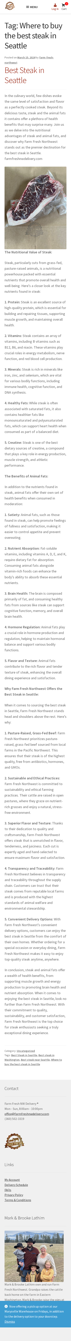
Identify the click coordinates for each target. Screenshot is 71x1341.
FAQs (8, 1190)
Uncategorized (26, 1051)
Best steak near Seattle (35, 1059)
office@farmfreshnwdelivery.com (27, 1114)
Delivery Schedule (16, 1185)
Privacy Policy (14, 1195)
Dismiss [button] (10, 1321)
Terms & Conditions (18, 1200)
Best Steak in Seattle (24, 75)
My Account (12, 1180)
